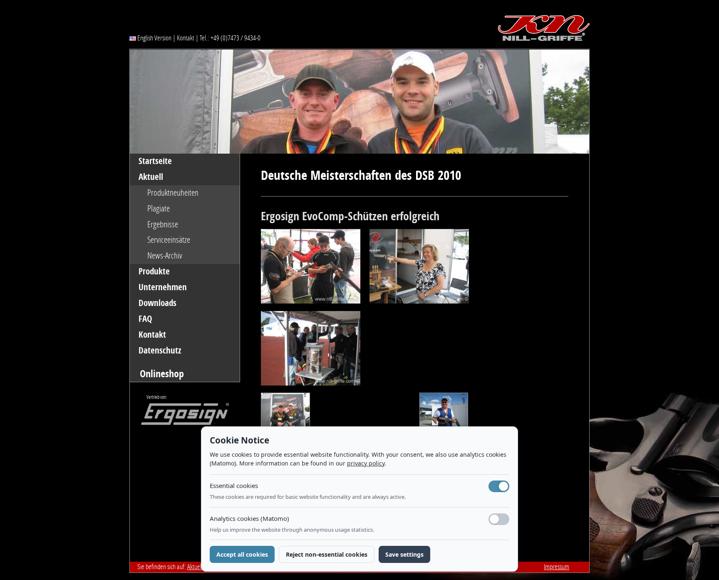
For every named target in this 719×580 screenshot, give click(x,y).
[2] (315, 269)
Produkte (154, 271)
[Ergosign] (179, 416)
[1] (315, 351)
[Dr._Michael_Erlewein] (444, 414)
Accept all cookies (242, 554)
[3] (419, 269)
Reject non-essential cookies (326, 554)
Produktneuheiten (172, 193)
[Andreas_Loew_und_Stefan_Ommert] (288, 414)
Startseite (155, 161)
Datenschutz (160, 351)
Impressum (556, 567)
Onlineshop (162, 374)
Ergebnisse (162, 224)
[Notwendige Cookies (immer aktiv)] (498, 486)
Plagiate (158, 209)
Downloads (157, 303)
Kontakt (185, 38)
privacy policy (365, 463)
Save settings (404, 554)
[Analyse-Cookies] (498, 519)
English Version (153, 38)
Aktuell (151, 177)
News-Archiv (164, 256)
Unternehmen (163, 287)
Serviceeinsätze (168, 240)
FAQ (145, 319)
